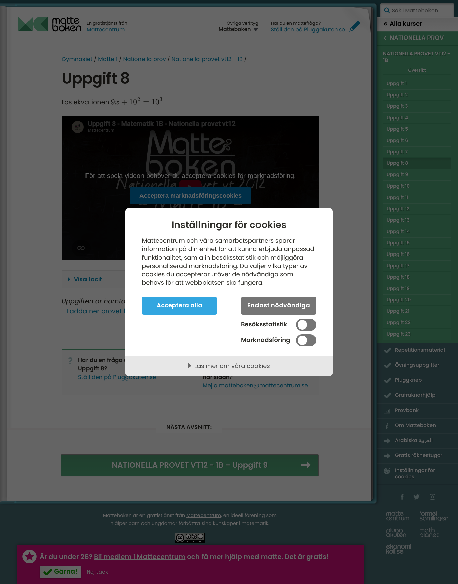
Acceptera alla (180, 305)
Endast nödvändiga (278, 305)
